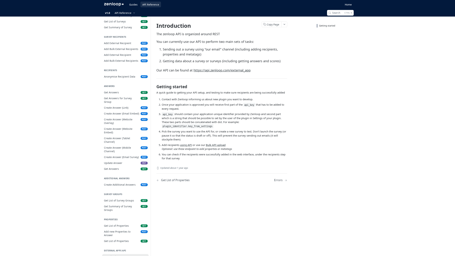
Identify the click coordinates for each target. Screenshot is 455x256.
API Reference (150, 4)
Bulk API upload (216, 145)
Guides (133, 4)
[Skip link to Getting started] (154, 86)
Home (348, 4)
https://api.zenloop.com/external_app (222, 70)
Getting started (327, 25)
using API (186, 145)
